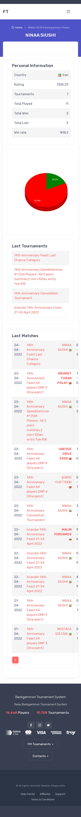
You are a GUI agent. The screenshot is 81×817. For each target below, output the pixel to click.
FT (6, 11)
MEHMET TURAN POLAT (64, 378)
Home (18, 27)
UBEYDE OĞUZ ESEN (65, 453)
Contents (39, 756)
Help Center (28, 794)
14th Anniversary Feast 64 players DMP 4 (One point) (37, 458)
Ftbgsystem (58, 785)
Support (60, 794)
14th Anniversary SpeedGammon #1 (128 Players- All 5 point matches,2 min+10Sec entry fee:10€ (38, 420)
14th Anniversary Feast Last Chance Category (36, 354)
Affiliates (45, 794)
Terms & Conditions (43, 799)
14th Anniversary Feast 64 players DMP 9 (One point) (37, 383)
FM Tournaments (39, 744)
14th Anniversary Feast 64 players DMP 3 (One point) (37, 610)
